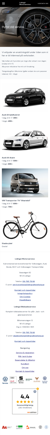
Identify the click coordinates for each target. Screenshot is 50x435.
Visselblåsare (25, 300)
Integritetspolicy (25, 293)
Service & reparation (25, 352)
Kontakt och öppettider (25, 290)
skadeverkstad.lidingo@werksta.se (28, 336)
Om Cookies (25, 296)
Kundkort (25, 364)
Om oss (25, 367)
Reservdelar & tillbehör (25, 360)
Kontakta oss (43, 3)
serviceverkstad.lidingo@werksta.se (28, 284)
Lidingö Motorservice (25, 3)
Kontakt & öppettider (25, 371)
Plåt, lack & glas (25, 356)
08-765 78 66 (28, 281)
